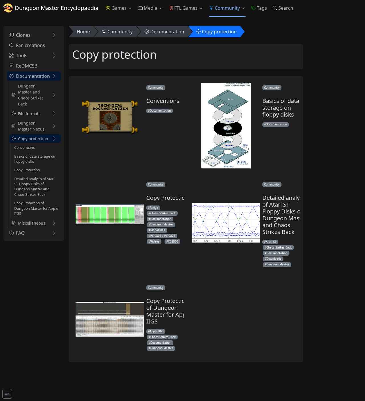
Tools (21, 55)
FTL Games (186, 8)
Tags (262, 8)
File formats (29, 113)
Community (227, 8)
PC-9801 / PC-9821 (162, 236)
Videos (154, 241)
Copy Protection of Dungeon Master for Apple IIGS (36, 208)
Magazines (157, 230)
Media (150, 8)
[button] (131, 8)
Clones (23, 35)
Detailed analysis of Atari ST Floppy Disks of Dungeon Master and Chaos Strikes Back (34, 186)
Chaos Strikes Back (163, 213)
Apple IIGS (156, 331)
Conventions (24, 147)
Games (119, 8)
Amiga (154, 207)
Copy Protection (27, 170)
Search (285, 8)
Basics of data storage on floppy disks (34, 159)
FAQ (20, 233)
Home (83, 32)
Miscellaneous (31, 223)
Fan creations (30, 45)
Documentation (33, 76)
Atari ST (271, 242)
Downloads (273, 258)
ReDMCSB (26, 66)
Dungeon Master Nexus (31, 126)
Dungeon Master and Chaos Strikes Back (31, 95)
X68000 (173, 241)
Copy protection (33, 138)
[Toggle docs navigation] (7, 394)
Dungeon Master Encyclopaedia (56, 8)
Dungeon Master (161, 224)
